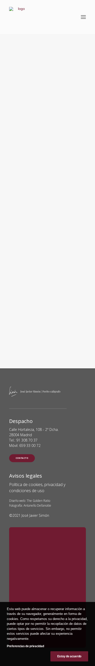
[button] (83, 17)
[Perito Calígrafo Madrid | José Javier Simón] (19, 17)
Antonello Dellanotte (37, 505)
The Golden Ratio (38, 500)
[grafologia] (47, 241)
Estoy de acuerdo (69, 656)
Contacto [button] (22, 458)
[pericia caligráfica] (47, 209)
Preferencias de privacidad (25, 646)
